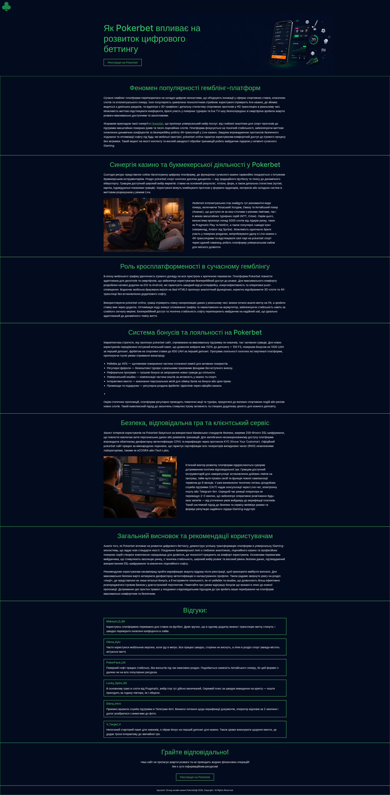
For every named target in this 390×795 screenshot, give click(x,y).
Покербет (157, 123)
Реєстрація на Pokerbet (195, 777)
